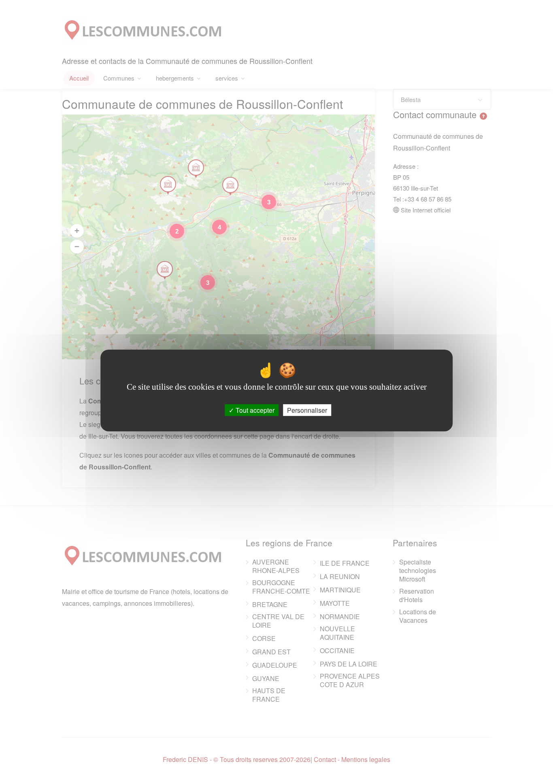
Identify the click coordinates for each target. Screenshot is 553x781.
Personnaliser (307, 410)
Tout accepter (254, 410)
